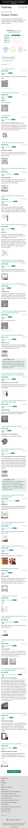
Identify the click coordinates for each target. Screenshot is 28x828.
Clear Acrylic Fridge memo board (10, 93)
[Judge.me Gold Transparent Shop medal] (13, 49)
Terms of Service (5, 804)
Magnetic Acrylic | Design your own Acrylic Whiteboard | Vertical (12, 495)
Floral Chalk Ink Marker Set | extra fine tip (12, 335)
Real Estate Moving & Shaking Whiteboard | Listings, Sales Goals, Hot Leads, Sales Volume (13, 261)
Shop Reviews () (7, 60)
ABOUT (3, 780)
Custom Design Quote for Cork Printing (10, 800)
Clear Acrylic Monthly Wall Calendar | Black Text (14, 224)
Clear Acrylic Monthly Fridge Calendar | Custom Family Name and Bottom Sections (13, 311)
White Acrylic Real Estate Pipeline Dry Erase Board (12, 640)
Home (2, 12)
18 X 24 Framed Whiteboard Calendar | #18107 (14, 713)
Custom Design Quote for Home (8, 793)
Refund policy (4, 789)
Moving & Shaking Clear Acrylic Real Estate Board (12, 196)
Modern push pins (6, 115)
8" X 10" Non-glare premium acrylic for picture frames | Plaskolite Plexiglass (13, 669)
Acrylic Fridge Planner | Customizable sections (13, 284)
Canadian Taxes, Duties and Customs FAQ (11, 806)
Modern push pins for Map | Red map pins (12, 546)
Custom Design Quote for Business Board (10, 791)
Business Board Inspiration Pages (9, 802)
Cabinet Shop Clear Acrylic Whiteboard (12, 743)
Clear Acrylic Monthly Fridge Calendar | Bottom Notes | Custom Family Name (13, 401)
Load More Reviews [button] (14, 771)
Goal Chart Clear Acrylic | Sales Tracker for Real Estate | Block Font (13, 617)
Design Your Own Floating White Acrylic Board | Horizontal (13, 169)
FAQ (2, 785)
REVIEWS (3, 782)
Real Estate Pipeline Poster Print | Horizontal (13, 142)
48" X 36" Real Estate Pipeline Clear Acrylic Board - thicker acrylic (12, 523)
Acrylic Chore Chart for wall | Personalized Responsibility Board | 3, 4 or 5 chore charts (12, 374)
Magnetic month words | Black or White (12, 426)
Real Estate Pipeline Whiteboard (10, 568)
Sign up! (4, 815)
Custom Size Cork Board (7, 798)
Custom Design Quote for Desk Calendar (10, 796)
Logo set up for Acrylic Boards (9, 596)
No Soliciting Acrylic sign (8, 69)
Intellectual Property (5, 811)
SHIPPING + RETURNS (6, 787)
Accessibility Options (6, 809)
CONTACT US (4, 778)
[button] (7, 35)
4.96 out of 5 (17, 30)
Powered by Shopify (14, 826)
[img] (14, 30)
